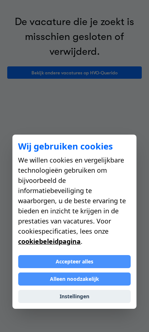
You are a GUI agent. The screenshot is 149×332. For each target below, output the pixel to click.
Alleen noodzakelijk (74, 278)
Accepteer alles (74, 261)
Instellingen (74, 296)
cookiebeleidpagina (49, 241)
